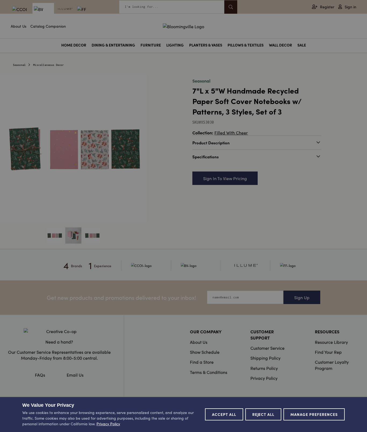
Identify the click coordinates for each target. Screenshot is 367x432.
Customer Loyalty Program (332, 365)
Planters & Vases (205, 45)
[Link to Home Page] (183, 25)
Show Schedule (205, 352)
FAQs (40, 375)
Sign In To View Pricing (225, 178)
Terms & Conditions (208, 372)
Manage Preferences (314, 414)
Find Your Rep (328, 352)
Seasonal (19, 64)
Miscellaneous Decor (48, 64)
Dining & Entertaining (113, 45)
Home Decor (73, 45)
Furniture (151, 45)
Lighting (175, 45)
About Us (18, 26)
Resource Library (331, 342)
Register (327, 6)
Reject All (263, 414)
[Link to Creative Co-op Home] (59, 331)
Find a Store (202, 362)
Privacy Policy (264, 378)
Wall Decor (280, 45)
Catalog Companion (48, 26)
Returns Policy (264, 368)
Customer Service (267, 348)
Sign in (350, 6)
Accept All (224, 414)
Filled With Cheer (231, 132)
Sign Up (302, 297)
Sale (301, 45)
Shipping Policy (265, 358)
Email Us (75, 375)
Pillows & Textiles (246, 45)
